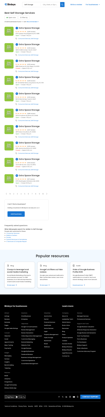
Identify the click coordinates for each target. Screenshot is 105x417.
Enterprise (24, 319)
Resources (65, 328)
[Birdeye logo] (10, 4)
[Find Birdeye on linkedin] (66, 397)
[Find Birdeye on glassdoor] (77, 397)
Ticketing (7, 368)
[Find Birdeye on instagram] (70, 397)
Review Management (28, 330)
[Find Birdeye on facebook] (59, 397)
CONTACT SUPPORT (90, 397)
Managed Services (83, 316)
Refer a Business (82, 348)
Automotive (48, 316)
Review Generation (27, 333)
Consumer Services (24, 38)
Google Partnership (11, 385)
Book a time (66, 325)
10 (43, 194)
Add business (16, 214)
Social (6, 339)
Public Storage (48, 337)
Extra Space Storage (29, 28)
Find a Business (82, 339)
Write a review (76, 4)
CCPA (45, 406)
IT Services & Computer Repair (16, 241)
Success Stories (67, 344)
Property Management (51, 334)
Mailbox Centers (11, 235)
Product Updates (67, 337)
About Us (65, 316)
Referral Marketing (27, 342)
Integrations (8, 382)
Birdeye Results (67, 350)
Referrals (7, 322)
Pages (6, 325)
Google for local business (29, 327)
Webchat (7, 336)
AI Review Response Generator (86, 330)
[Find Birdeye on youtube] (74, 397)
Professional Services (83, 319)
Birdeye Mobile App (10, 388)
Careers (64, 341)
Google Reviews (26, 348)
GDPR (36, 406)
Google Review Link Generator (86, 333)
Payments (8, 348)
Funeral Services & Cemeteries (16, 239)
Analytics (7, 379)
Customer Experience (28, 360)
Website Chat (25, 345)
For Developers (81, 342)
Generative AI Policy (55, 406)
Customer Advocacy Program (86, 351)
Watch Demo (66, 322)
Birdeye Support (82, 345)
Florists (8, 237)
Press (64, 334)
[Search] (62, 4)
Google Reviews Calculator (85, 327)
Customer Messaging (28, 339)
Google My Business (27, 351)
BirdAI (6, 376)
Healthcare (47, 325)
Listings (7, 316)
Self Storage (34, 38)
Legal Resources (67, 353)
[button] (47, 193)
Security (30, 406)
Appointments (9, 342)
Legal (45, 331)
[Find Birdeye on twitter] (62, 397)
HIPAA (40, 406)
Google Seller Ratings (11, 328)
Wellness (47, 347)
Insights (7, 362)
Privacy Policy (22, 406)
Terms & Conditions (11, 406)
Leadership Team (67, 319)
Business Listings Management (31, 357)
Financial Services (49, 322)
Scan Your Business (83, 336)
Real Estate (47, 341)
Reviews (7, 319)
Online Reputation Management (31, 336)
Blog (63, 331)
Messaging (8, 356)
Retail (46, 344)
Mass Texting (9, 345)
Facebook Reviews (27, 354)
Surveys (7, 359)
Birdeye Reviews (67, 347)
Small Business (26, 316)
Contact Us (65, 356)
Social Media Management (29, 363)
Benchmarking (9, 365)
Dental (46, 319)
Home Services (48, 328)
